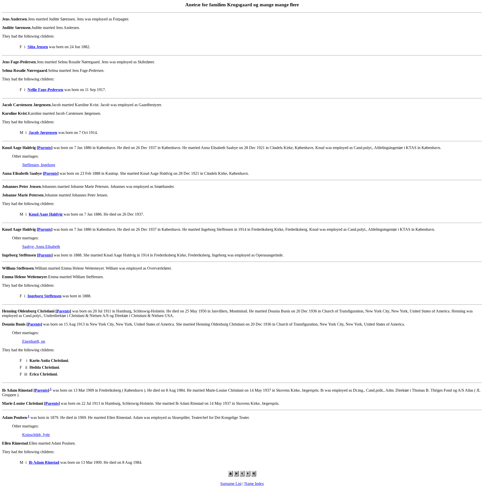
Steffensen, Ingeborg (38, 165)
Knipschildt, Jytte (36, 435)
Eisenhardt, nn (33, 341)
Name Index (254, 483)
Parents (44, 148)
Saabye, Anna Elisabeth (41, 246)
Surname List (230, 483)
